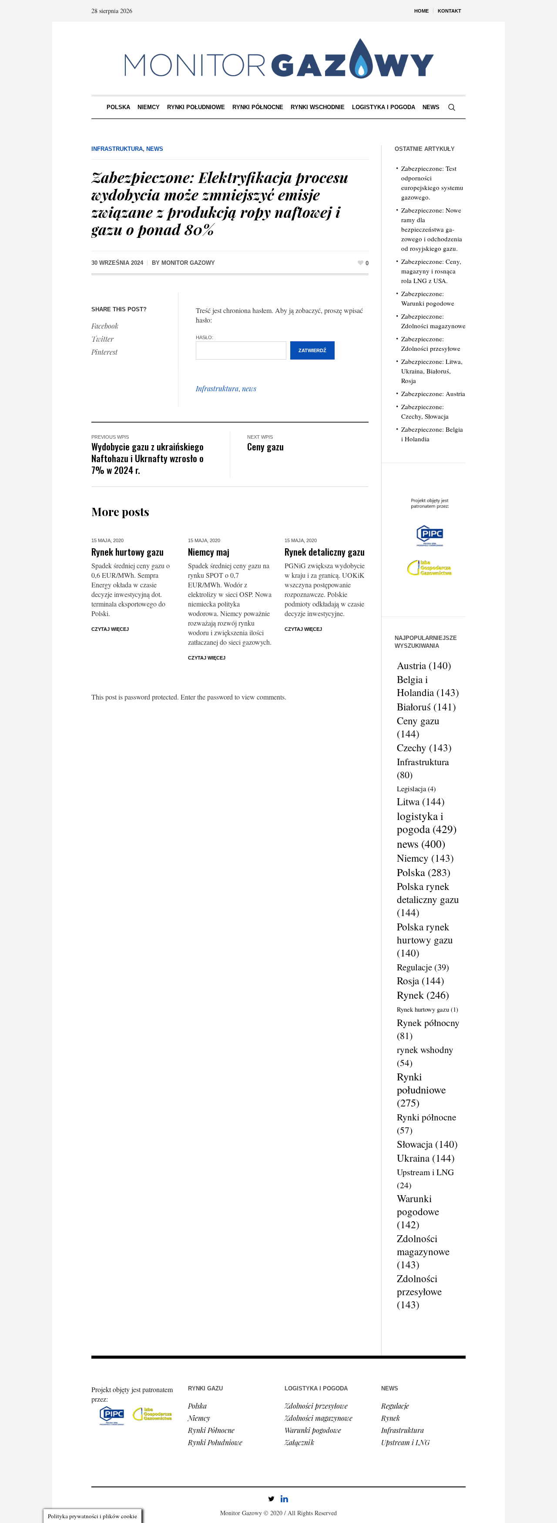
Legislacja (416, 788)
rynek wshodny (425, 1056)
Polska (423, 872)
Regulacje (423, 967)
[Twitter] (271, 1498)
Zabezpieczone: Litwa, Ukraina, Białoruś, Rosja (432, 371)
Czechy (424, 747)
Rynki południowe (421, 1089)
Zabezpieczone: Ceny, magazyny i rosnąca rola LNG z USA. (431, 271)
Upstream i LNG (425, 1178)
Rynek (423, 994)
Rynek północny (428, 1029)
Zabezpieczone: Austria (433, 393)
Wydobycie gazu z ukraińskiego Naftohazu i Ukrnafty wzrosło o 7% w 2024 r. (147, 458)
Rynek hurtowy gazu (127, 551)
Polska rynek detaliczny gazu (428, 899)
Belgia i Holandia (428, 686)
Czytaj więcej (110, 629)
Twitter (102, 338)
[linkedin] (284, 1498)
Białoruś (426, 706)
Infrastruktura (117, 149)
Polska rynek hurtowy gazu (425, 939)
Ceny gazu (265, 446)
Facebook (104, 325)
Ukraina (426, 1158)
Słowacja (427, 1143)
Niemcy (425, 858)
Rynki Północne (211, 1430)
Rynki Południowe (215, 1442)
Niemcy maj (208, 551)
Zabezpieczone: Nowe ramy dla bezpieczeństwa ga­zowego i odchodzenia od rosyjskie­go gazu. (431, 229)
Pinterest (104, 352)
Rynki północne (426, 1123)
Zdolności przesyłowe (419, 1291)
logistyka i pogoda (426, 822)
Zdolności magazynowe (423, 1251)
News (154, 149)
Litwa (421, 801)
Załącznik (299, 1442)
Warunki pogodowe (418, 1211)
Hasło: (204, 337)
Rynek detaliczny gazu (325, 551)
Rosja (420, 980)
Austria (424, 665)
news (249, 388)
